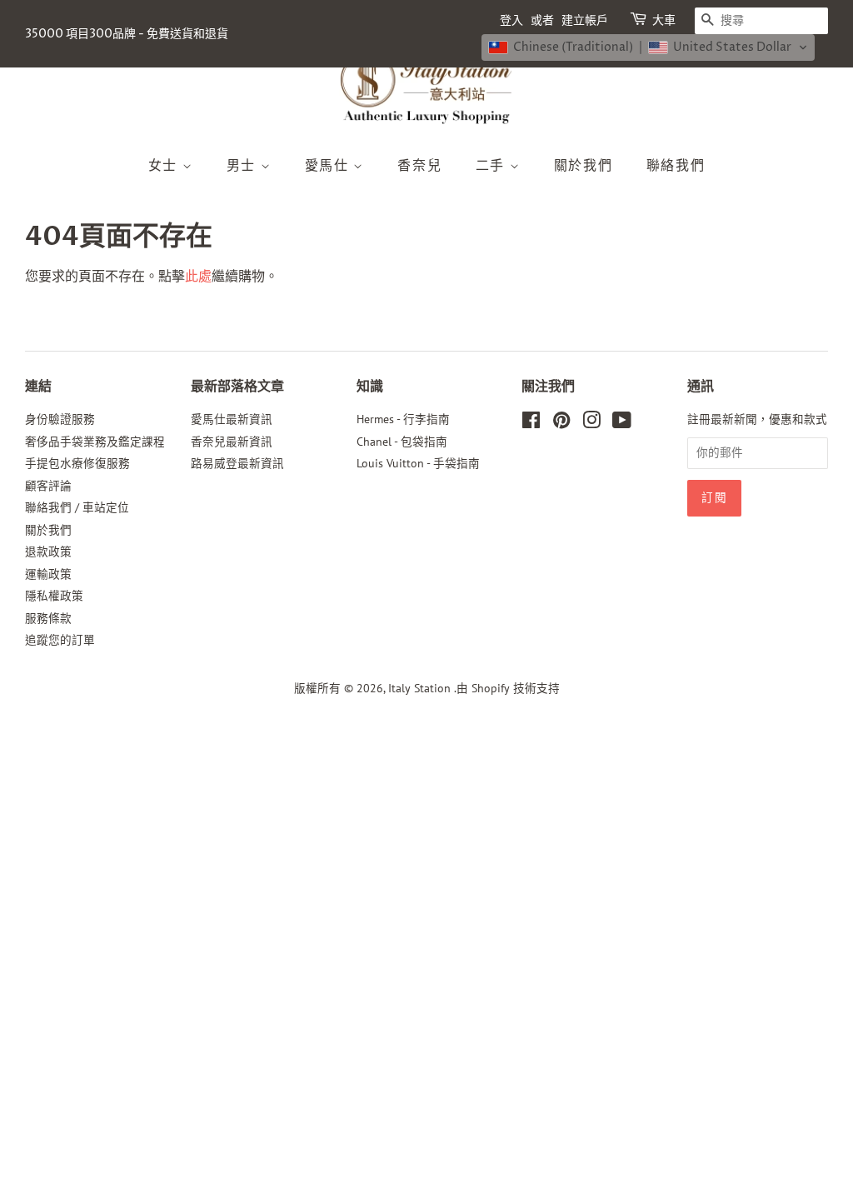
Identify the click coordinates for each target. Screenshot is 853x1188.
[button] (648, 47)
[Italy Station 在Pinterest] (561, 423)
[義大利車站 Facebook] (531, 423)
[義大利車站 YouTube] (621, 423)
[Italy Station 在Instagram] (591, 423)
